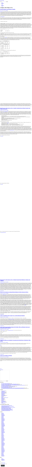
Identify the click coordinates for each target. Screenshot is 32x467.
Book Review (3, 393)
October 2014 (3, 444)
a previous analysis (6, 111)
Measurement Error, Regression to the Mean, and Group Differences (8, 407)
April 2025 (3, 413)
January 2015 (3, 442)
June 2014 (3, 446)
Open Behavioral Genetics (10, 330)
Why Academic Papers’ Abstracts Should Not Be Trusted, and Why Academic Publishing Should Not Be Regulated (13, 388)
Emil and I (1, 11)
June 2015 (3, 441)
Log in (2, 458)
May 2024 (3, 417)
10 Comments (6, 10)
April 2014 (3, 447)
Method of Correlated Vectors (4, 397)
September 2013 (3, 451)
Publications (3, 3)
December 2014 (3, 443)
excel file (6, 37)
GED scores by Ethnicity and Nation (6, 355)
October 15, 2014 (2, 293)
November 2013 (3, 450)
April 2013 (3, 454)
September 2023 (3, 420)
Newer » (1, 369)
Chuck (4, 10)
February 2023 (3, 423)
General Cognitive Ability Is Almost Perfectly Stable (7, 405)
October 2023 (3, 419)
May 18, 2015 (1, 10)
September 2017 (3, 432)
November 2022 (3, 425)
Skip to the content (2, 0)
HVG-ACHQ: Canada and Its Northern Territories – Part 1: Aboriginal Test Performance (10, 384)
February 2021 (3, 431)
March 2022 (3, 428)
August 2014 (3, 445)
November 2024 (3, 415)
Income (2, 396)
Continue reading (2, 290)
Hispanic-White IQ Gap (4, 395)
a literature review (4, 294)
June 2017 (3, 433)
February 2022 (3, 429)
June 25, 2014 (1, 342)
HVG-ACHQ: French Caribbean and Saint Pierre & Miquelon (8, 386)
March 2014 (3, 448)
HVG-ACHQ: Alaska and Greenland (5, 383)
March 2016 (3, 437)
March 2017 (3, 435)
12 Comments (6, 342)
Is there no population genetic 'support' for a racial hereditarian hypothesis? (12, 315)
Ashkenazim (3, 391)
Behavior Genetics (3, 392)
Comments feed (3, 459)
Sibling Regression (3, 401)
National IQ (3, 398)
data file (4, 330)
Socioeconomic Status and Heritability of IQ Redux (7, 409)
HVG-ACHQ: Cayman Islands (5, 385)
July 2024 (2, 416)
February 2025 (3, 414)
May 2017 (3, 434)
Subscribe (3, 465)
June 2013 (3, 453)
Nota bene (3, 399)
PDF (1, 330)
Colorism (2, 394)
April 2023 (3, 422)
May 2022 (3, 427)
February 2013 (3, 455)
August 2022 (3, 426)
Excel (0, 368)
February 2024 (3, 418)
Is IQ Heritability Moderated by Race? (5, 406)
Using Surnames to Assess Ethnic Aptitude (6, 410)
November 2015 (3, 439)
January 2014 (3, 449)
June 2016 (3, 436)
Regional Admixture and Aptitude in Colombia (7, 9)
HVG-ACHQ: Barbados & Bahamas (5, 387)
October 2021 (3, 430)
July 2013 (2, 452)
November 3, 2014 (2, 110)
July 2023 (2, 421)
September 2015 (3, 440)
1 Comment (7, 110)
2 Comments (7, 293)
